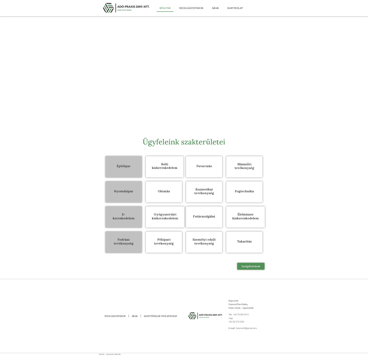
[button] (250, 266)
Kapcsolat (235, 8)
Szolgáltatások (191, 8)
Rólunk (165, 8)
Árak (215, 8)
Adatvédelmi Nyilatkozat (160, 316)
